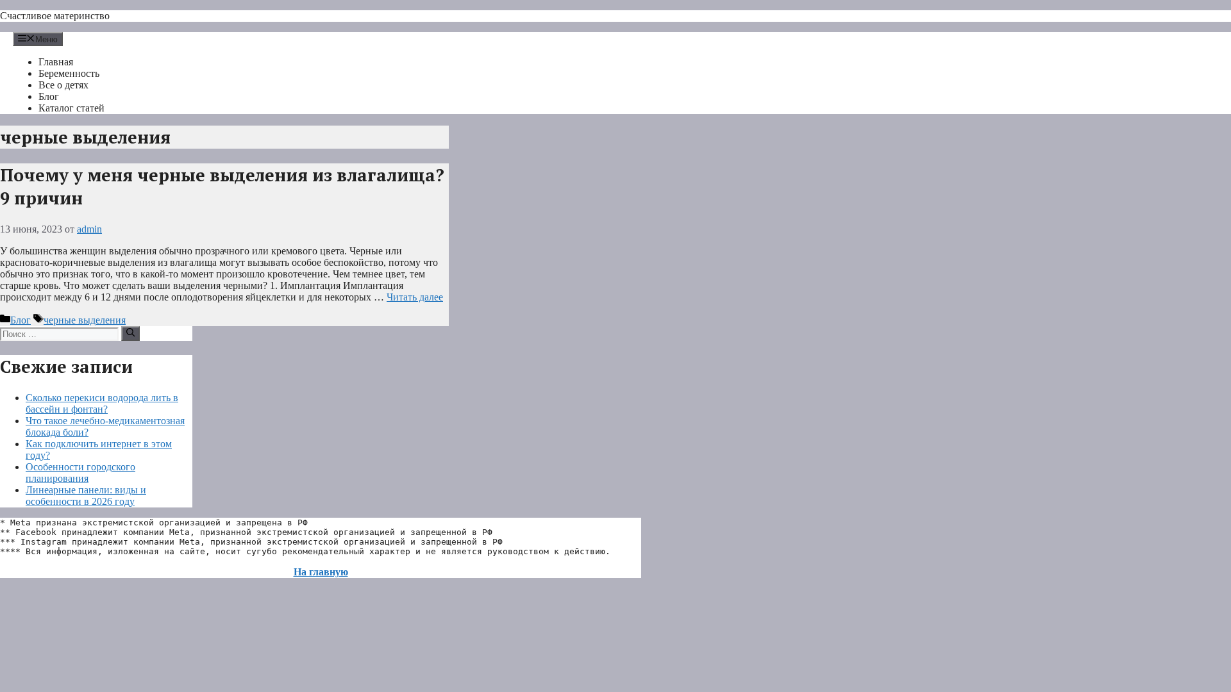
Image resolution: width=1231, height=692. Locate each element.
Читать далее (415, 297)
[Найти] (130, 333)
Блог (48, 96)
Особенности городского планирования (80, 472)
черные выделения (85, 320)
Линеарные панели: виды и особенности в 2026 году (86, 495)
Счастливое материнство (55, 15)
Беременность (68, 73)
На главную (321, 571)
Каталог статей (71, 108)
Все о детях (63, 84)
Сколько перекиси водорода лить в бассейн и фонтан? (102, 403)
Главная (55, 61)
